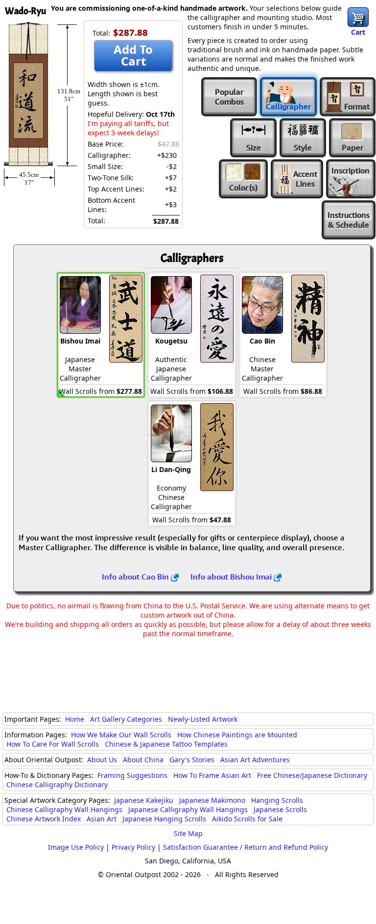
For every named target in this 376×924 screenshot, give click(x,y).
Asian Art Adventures (255, 759)
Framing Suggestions (132, 775)
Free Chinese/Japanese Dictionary (312, 775)
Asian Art (102, 818)
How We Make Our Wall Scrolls (121, 734)
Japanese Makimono (212, 800)
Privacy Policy (133, 847)
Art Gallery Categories (126, 719)
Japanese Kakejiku (143, 800)
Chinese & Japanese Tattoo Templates (166, 744)
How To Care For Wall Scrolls (52, 744)
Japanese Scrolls (280, 809)
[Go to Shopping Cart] (358, 17)
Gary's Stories (191, 759)
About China (143, 759)
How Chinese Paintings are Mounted (237, 734)
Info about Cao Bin (136, 576)
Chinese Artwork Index (43, 818)
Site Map (188, 833)
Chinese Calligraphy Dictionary (57, 784)
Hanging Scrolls (277, 800)
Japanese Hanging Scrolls (164, 818)
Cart (358, 32)
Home (74, 719)
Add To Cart (133, 55)
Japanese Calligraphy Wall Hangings (188, 809)
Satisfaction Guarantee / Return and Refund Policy (245, 847)
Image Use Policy (76, 847)
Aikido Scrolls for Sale (247, 818)
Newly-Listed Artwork (202, 719)
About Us (102, 759)
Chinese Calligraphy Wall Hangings (64, 809)
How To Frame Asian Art (212, 775)
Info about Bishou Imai (232, 576)
